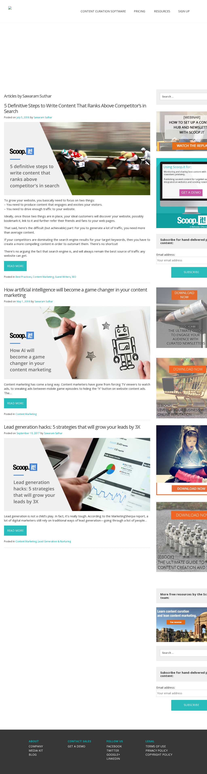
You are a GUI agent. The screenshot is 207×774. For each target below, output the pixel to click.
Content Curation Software (103, 11)
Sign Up (184, 11)
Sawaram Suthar (43, 117)
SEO (74, 277)
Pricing (139, 11)
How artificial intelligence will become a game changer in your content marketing (75, 292)
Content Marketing (43, 277)
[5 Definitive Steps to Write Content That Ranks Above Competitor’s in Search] (77, 158)
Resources (161, 11)
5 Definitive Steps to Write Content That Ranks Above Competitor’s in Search (75, 108)
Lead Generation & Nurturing (54, 541)
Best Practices (24, 277)
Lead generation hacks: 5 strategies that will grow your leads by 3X (72, 427)
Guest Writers (63, 277)
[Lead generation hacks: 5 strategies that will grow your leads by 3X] (77, 474)
